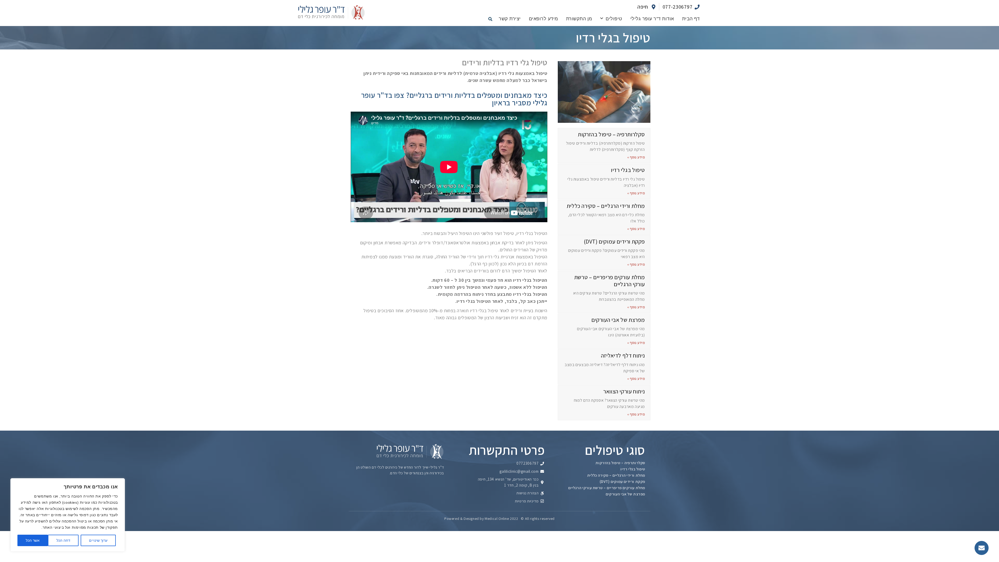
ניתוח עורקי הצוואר (624, 391)
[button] (490, 19)
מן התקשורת (579, 18)
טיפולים (614, 18)
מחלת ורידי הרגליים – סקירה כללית (606, 205)
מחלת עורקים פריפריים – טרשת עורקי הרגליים (609, 280)
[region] (67, 515)
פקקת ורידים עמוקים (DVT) (614, 241)
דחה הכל (63, 540)
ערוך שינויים (98, 540)
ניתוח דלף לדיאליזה (623, 355)
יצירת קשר (510, 18)
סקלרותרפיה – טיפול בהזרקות (611, 134)
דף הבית (691, 18)
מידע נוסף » (636, 157)
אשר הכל (33, 540)
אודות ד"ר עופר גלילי (652, 18)
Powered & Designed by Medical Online (476, 518)
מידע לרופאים (543, 18)
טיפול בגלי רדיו (628, 170)
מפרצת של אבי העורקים (618, 319)
